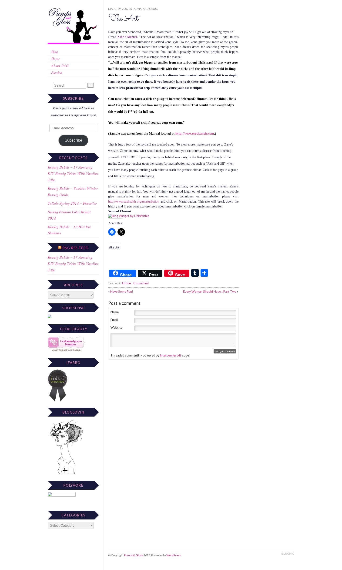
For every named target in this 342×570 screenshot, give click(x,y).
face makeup (74, 350)
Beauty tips (57, 350)
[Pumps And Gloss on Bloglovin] (66, 474)
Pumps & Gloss (133, 555)
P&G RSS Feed (75, 248)
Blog (54, 52)
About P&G (60, 66)
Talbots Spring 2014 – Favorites (72, 204)
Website (116, 327)
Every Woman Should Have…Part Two (209, 291)
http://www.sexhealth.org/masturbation (133, 201)
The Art (123, 18)
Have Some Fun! (121, 291)
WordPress (173, 555)
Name (115, 312)
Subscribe (73, 140)
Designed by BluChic (288, 554)
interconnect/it (170, 355)
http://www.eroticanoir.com (194, 133)
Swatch (56, 73)
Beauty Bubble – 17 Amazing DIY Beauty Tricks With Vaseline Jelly (73, 174)
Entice (126, 283)
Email (114, 320)
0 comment (141, 283)
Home (55, 59)
